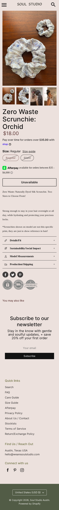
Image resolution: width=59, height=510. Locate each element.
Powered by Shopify (29, 503)
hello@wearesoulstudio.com (22, 454)
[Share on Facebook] (5, 274)
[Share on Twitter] (13, 274)
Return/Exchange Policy (19, 433)
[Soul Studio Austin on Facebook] (7, 472)
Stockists (10, 423)
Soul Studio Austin (39, 500)
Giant (27, 157)
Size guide (28, 151)
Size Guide (11, 402)
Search (9, 387)
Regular (11, 157)
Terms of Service (15, 428)
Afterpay (10, 407)
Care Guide (12, 397)
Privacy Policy (13, 413)
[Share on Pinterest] (20, 274)
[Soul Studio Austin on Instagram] (22, 472)
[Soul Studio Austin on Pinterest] (15, 472)
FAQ (7, 392)
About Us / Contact (17, 418)
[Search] (53, 4)
